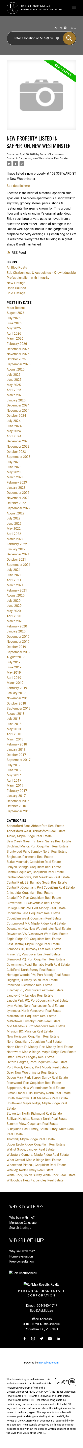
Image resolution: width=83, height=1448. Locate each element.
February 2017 (17, 791)
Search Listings (20, 1228)
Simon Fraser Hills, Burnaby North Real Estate (39, 1093)
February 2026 (17, 344)
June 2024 (14, 426)
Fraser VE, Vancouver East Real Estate (33, 954)
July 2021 (14, 570)
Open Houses (16, 288)
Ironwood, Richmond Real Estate (29, 985)
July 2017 (14, 765)
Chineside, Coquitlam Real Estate (30, 893)
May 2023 (14, 472)
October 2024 (16, 415)
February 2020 (17, 626)
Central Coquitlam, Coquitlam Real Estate (35, 872)
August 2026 (16, 313)
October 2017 (16, 755)
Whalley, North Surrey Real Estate (30, 1170)
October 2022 (16, 503)
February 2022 (17, 544)
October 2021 (16, 559)
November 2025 (18, 354)
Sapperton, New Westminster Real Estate (43, 158)
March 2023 (15, 477)
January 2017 (16, 796)
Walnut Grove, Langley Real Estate (31, 1149)
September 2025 (18, 364)
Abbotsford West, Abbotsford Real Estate (36, 831)
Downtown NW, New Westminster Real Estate (39, 929)
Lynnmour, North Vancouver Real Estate (34, 1011)
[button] (24, 1338)
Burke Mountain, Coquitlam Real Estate (34, 862)
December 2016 (18, 801)
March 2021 (15, 585)
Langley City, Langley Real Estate (30, 995)
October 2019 (16, 647)
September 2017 (18, 760)
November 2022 (18, 498)
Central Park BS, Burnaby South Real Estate (37, 882)
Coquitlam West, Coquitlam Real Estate (34, 918)
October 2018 (16, 703)
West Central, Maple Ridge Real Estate (34, 1160)
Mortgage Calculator (23, 1223)
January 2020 (16, 631)
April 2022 (14, 534)
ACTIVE (58, 27)
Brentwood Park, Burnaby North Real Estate (37, 851)
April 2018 (14, 734)
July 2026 (14, 318)
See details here (18, 186)
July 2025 (14, 375)
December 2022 (18, 493)
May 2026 (14, 328)
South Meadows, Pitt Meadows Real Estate (37, 1098)
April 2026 (14, 333)
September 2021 (18, 565)
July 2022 (14, 518)
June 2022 (14, 523)
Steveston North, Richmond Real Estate (34, 1113)
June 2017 (14, 770)
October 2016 (16, 806)
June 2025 (14, 380)
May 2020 (14, 611)
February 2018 (17, 744)
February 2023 (17, 482)
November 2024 (18, 410)
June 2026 (14, 323)
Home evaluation (21, 1256)
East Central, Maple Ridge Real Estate (33, 944)
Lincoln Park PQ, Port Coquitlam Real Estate (37, 1000)
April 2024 (14, 436)
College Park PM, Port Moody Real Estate (36, 908)
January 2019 (16, 693)
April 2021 (14, 580)
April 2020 (14, 616)
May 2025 (14, 385)
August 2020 (16, 595)
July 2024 (14, 421)
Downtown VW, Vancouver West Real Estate (37, 934)
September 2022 (18, 508)
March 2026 (15, 338)
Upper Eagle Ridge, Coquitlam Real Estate (36, 1144)
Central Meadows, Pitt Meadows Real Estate (38, 877)
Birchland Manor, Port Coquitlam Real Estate (37, 846)
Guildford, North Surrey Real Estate (31, 970)
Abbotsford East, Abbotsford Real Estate (35, 826)
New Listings (16, 283)
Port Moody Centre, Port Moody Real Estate (37, 1067)
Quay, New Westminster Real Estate (32, 1072)
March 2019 (15, 683)
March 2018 (15, 739)
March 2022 (15, 539)
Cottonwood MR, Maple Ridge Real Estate (36, 923)
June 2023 (14, 467)
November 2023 (18, 446)
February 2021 (17, 590)
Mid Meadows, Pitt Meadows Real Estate (36, 1026)
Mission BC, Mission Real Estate (30, 1031)
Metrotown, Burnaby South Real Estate (33, 1021)
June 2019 (14, 667)
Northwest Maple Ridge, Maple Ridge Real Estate (41, 1052)
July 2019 (14, 662)
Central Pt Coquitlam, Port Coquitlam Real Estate (41, 887)
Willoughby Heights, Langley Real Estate (35, 1180)
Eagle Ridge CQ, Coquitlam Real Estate (34, 939)
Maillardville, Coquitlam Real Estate (31, 1016)
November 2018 (18, 698)
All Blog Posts (17, 267)
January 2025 (16, 400)
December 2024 (18, 405)
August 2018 (16, 714)
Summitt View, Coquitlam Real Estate (32, 1124)
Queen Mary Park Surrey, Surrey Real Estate (37, 1077)
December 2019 (18, 636)
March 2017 (15, 785)
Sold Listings (16, 293)
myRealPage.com (48, 1362)
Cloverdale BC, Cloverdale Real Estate (33, 903)
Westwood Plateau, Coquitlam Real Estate (36, 1165)
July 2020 (14, 601)
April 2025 (14, 390)
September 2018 (18, 708)
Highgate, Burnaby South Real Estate (32, 980)
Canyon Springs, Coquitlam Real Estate (34, 867)
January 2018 (16, 749)
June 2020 (14, 606)
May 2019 (14, 672)
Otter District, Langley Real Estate (30, 1057)
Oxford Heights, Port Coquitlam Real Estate (37, 1062)
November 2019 (18, 642)
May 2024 (14, 431)
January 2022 (16, 549)
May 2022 (14, 529)
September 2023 (18, 457)
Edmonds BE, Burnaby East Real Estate (34, 949)
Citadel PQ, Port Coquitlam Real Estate (34, 898)
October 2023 (16, 452)
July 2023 (14, 462)
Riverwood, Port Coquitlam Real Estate (34, 1083)
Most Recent (16, 308)
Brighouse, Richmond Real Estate (30, 857)
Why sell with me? (22, 1251)
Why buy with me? (22, 1217)
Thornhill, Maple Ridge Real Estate (31, 1139)
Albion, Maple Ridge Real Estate (29, 836)
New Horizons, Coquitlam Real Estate (33, 1036)
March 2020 (15, 621)
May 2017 (14, 775)
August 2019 (16, 657)
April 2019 (14, 678)
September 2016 (18, 811)
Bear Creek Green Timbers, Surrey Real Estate (39, 841)
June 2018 (14, 724)
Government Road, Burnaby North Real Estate (38, 964)
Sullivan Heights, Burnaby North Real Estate (37, 1119)
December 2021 (18, 554)
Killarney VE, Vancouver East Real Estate (35, 990)
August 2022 (16, 513)
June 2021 (14, 575)
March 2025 (15, 395)
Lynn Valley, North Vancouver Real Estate (35, 1006)
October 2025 (16, 359)
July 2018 (14, 719)
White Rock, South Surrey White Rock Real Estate (41, 1175)
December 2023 (18, 441)
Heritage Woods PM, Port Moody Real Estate (39, 975)
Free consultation (21, 1261)
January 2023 (16, 488)
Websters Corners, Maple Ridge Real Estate (38, 1155)
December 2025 (18, 349)
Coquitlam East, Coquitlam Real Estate (33, 913)
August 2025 (16, 369)
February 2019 (17, 688)
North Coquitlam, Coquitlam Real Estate (34, 1042)
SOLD (73, 27)
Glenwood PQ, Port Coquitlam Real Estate (36, 959)
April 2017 (14, 780)
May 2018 (14, 729)
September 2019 (18, 652)
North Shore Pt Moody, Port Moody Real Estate (40, 1047)
